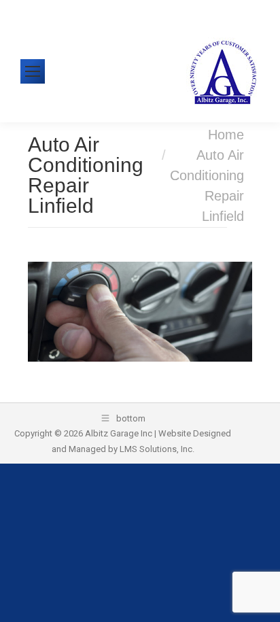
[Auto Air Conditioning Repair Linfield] (140, 312)
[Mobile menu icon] (32, 71)
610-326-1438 (61, 9)
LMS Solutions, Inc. (157, 449)
